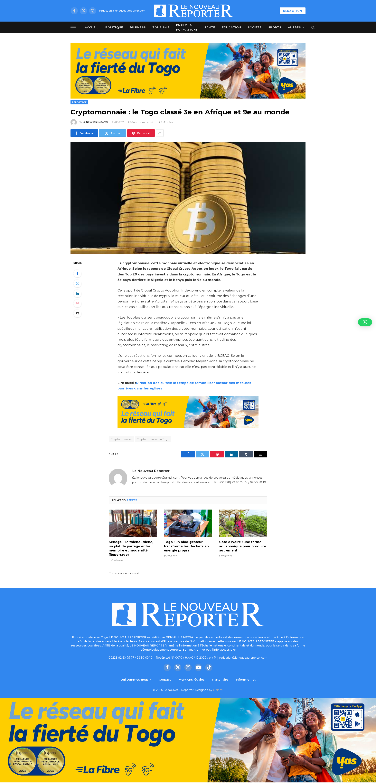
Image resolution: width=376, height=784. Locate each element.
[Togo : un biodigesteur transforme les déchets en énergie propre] (188, 523)
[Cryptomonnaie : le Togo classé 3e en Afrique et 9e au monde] (188, 198)
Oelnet (217, 690)
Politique (114, 27)
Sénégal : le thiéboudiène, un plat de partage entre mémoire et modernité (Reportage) (131, 548)
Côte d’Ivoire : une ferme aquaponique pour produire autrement (242, 546)
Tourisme (160, 27)
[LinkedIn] (77, 293)
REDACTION (292, 10)
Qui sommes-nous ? (135, 679)
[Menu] (73, 27)
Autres (294, 27)
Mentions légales (191, 679)
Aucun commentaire (143, 121)
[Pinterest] (77, 303)
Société (255, 27)
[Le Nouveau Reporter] (193, 11)
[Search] (313, 27)
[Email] (77, 313)
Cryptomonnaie (121, 439)
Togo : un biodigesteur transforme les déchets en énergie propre (186, 546)
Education (231, 27)
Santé (209, 27)
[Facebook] (77, 273)
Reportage (79, 102)
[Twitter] (77, 283)
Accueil (92, 27)
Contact (165, 679)
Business (138, 27)
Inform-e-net (246, 679)
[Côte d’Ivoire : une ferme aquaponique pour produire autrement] (243, 523)
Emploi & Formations (187, 27)
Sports (274, 27)
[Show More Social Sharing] (160, 133)
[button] (365, 322)
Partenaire (220, 679)
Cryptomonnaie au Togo (153, 439)
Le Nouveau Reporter (95, 121)
